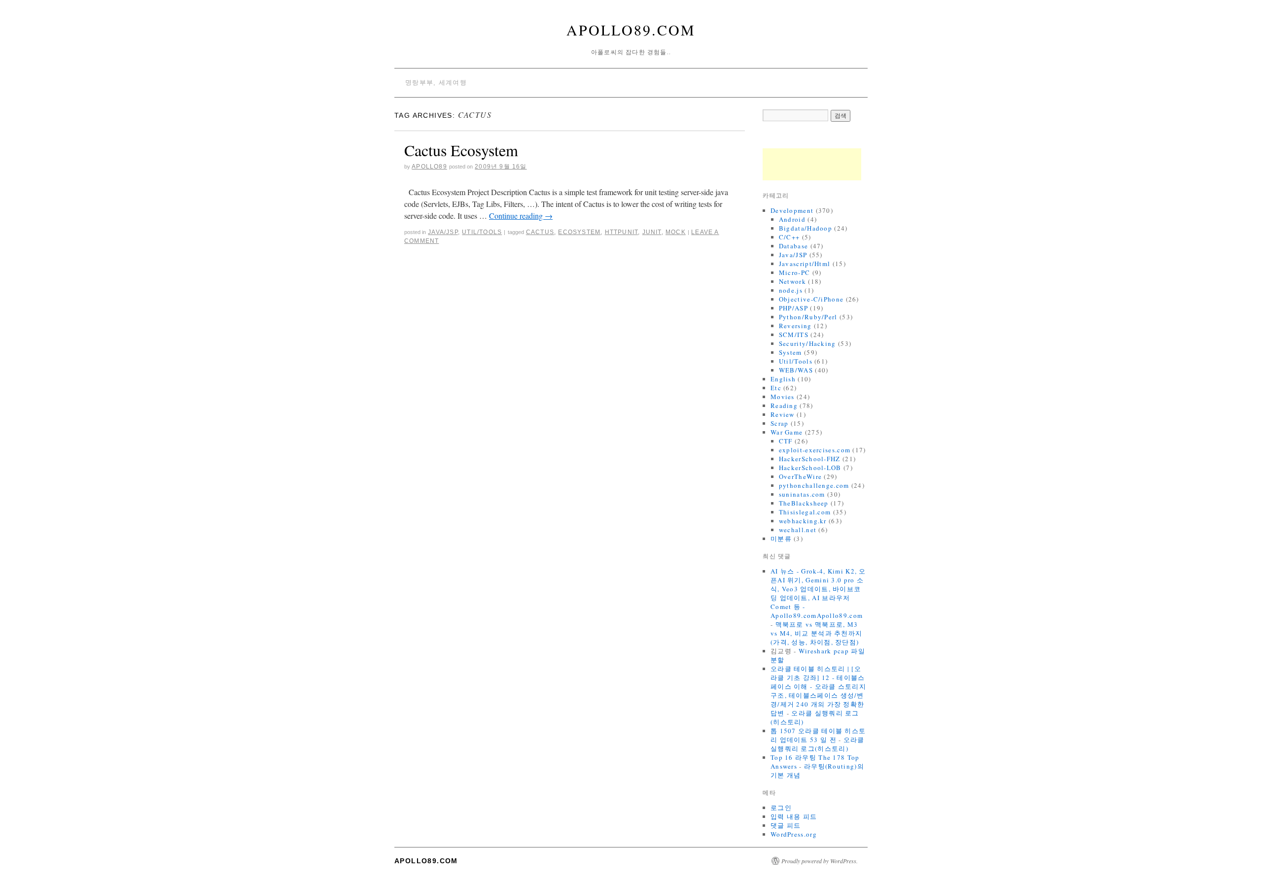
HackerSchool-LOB (810, 467)
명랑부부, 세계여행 (436, 82)
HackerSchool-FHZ (810, 458)
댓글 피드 (786, 825)
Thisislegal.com (805, 512)
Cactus (540, 232)
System (790, 352)
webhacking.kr (803, 520)
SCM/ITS (793, 334)
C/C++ (789, 237)
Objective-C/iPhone (811, 299)
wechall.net (797, 529)
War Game (787, 432)
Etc (776, 387)
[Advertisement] (812, 164)
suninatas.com (802, 494)
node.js (791, 290)
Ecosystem (579, 232)
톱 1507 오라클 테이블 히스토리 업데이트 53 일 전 (818, 735)
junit (652, 232)
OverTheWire (800, 476)
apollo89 (429, 166)
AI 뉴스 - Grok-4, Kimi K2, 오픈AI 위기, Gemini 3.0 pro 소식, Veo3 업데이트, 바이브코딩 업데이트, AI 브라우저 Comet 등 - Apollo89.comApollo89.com (818, 593)
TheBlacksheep (804, 503)
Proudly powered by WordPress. (819, 861)
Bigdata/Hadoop (805, 228)
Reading (784, 405)
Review (783, 414)
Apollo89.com (631, 29)
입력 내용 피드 (794, 816)
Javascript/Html (805, 263)
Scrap (780, 423)
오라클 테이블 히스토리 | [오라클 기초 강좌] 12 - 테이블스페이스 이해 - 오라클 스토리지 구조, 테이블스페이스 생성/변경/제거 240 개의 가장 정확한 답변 (818, 690)
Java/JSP (443, 232)
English (783, 378)
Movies (783, 396)
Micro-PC (794, 272)
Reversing (795, 325)
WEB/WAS (796, 370)
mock (676, 232)
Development (792, 210)
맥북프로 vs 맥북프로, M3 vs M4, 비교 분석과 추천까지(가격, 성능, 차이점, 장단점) (816, 633)
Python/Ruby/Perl (808, 316)
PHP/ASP (793, 308)
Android (792, 219)
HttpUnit (621, 232)
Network (792, 281)
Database (793, 245)
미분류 (781, 538)
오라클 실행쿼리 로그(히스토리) (818, 744)
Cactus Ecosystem (461, 150)
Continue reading (521, 215)
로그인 (781, 807)
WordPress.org (794, 834)
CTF (786, 441)
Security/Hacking (807, 343)
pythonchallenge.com (814, 485)
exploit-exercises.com (814, 449)
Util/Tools (482, 232)
